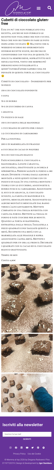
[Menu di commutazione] (39, 8)
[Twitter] (32, 448)
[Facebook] (16, 448)
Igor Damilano (45, 463)
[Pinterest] (38, 448)
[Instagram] (10, 448)
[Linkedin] (21, 448)
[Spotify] (43, 448)
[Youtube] (27, 448)
